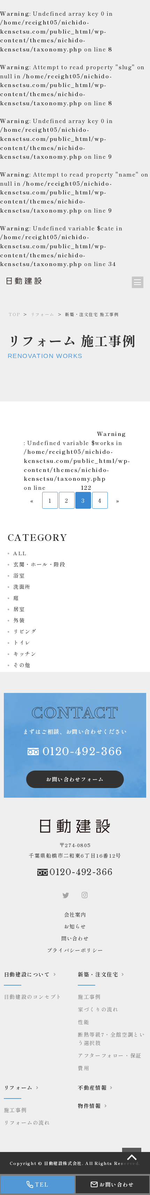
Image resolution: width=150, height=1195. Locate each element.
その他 (19, 664)
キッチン (22, 653)
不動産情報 (92, 1087)
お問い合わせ (116, 1184)
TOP (14, 314)
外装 (16, 620)
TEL (41, 1184)
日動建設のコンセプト (33, 996)
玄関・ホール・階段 (37, 564)
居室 (16, 609)
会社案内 (75, 914)
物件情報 (89, 1105)
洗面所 (19, 586)
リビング (22, 631)
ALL (17, 553)
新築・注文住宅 (98, 974)
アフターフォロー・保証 (110, 1055)
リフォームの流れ (27, 1122)
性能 (83, 1021)
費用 (83, 1068)
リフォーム (42, 314)
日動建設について (27, 974)
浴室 (16, 575)
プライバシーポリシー (75, 950)
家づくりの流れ (98, 1009)
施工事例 (89, 996)
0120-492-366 (82, 751)
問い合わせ (75, 938)
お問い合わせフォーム (75, 779)
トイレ (19, 642)
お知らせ (75, 926)
